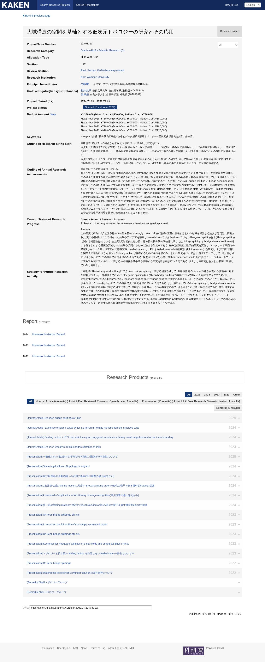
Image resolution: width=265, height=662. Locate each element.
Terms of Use (97, 648)
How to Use (231, 5)
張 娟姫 (85, 94)
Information (47, 648)
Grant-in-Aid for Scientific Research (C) (102, 50)
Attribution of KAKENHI (121, 648)
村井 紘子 (86, 90)
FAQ (75, 648)
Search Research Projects (55, 5)
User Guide (63, 648)
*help (53, 114)
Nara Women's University (95, 77)
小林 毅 (85, 83)
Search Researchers (87, 5)
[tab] (134, 377)
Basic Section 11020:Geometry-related (102, 70)
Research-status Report (48, 334)
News (84, 648)
